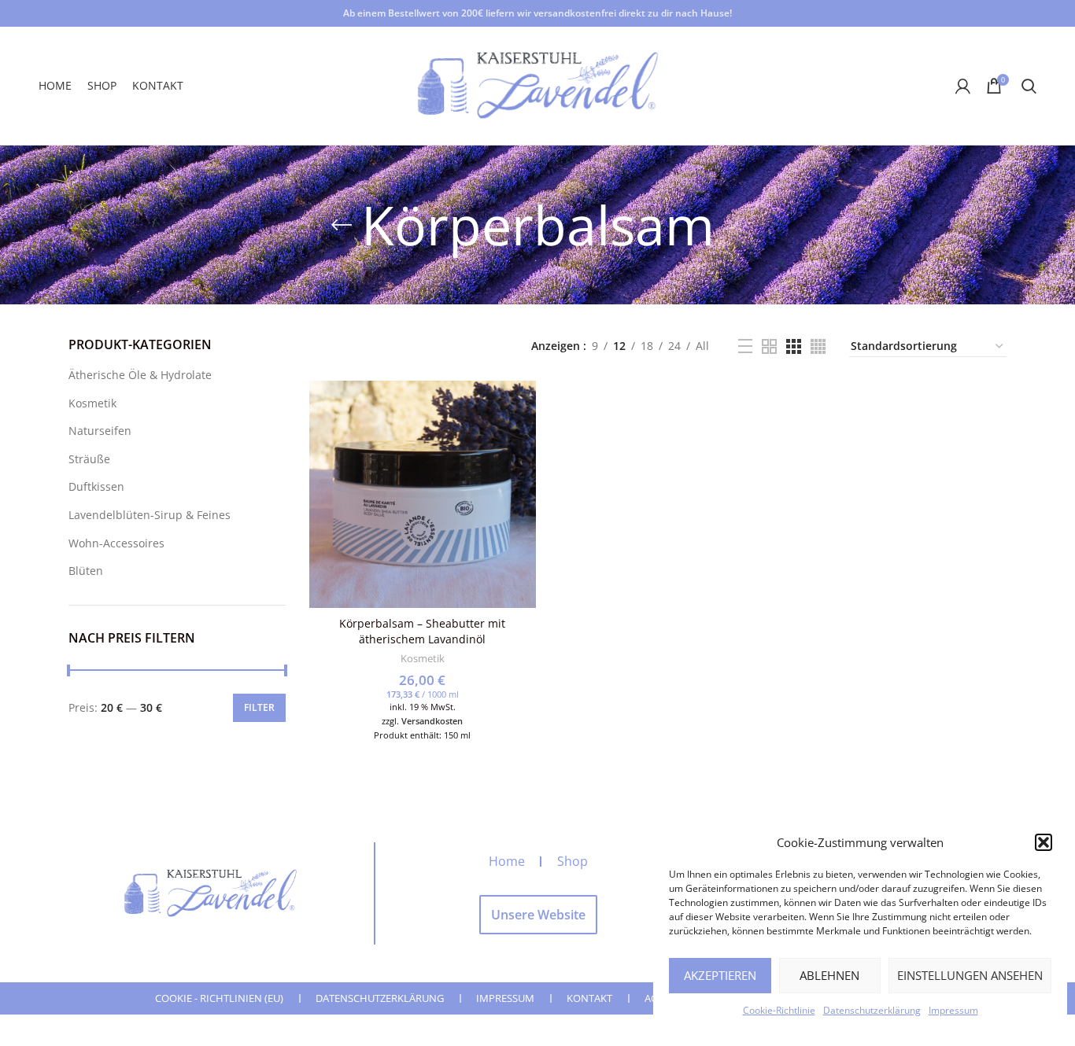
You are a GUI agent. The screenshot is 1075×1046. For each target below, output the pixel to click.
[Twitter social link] (868, 86)
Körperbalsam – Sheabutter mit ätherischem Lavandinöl (422, 631)
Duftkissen (96, 486)
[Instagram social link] (887, 86)
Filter (259, 707)
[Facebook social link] (849, 86)
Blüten (85, 570)
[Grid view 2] (769, 346)
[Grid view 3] (793, 346)
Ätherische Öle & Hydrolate (140, 374)
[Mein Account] (963, 85)
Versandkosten (432, 721)
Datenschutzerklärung (872, 1010)
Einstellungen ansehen (970, 975)
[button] (1043, 842)
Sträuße (89, 458)
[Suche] (1029, 85)
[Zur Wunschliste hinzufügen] (524, 406)
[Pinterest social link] (929, 86)
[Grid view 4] (818, 346)
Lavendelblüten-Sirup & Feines (149, 514)
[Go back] (341, 225)
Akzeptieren (720, 975)
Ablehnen (829, 975)
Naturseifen (99, 430)
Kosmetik (92, 403)
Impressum (953, 1010)
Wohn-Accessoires (116, 543)
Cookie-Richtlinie (779, 1010)
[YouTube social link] (908, 86)
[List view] (745, 346)
